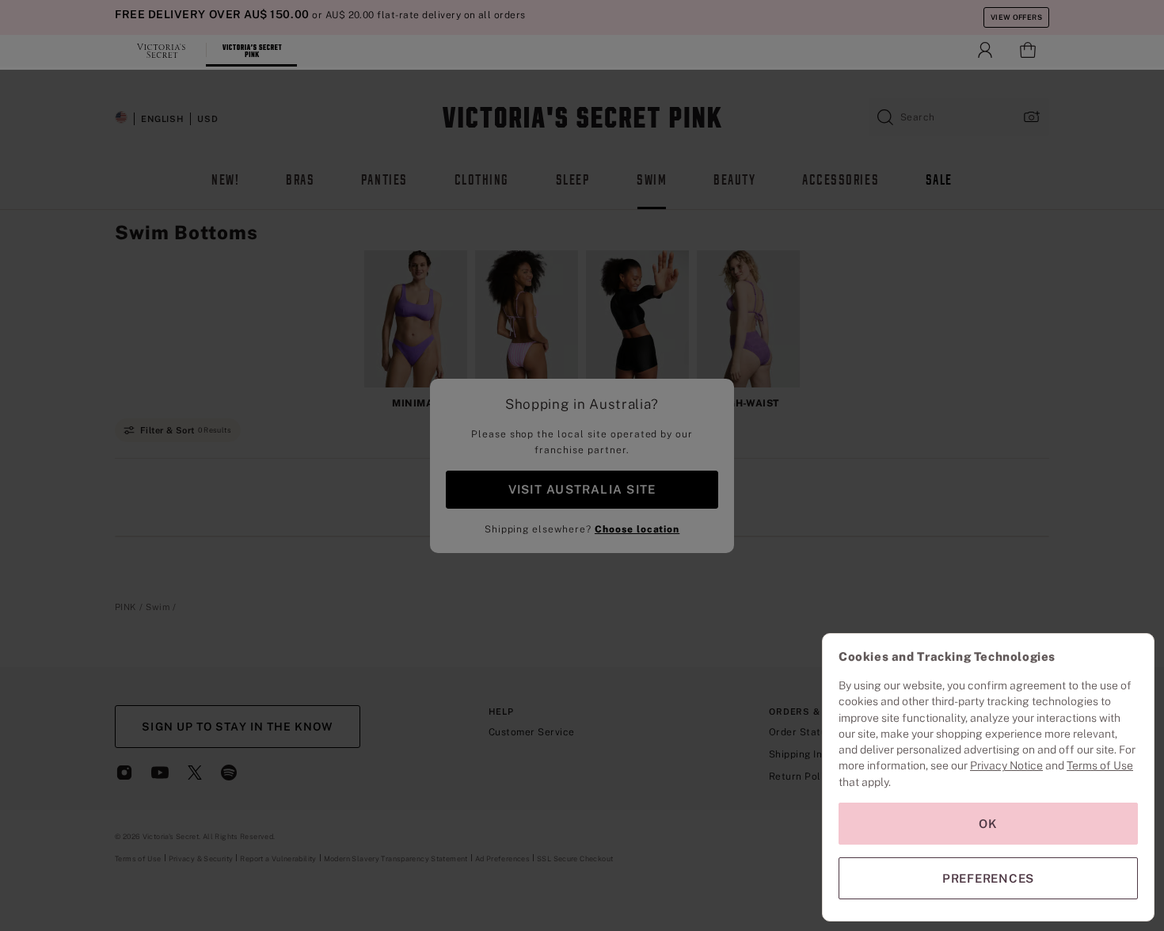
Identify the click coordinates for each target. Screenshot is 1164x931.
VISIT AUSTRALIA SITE (582, 489)
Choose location (637, 529)
